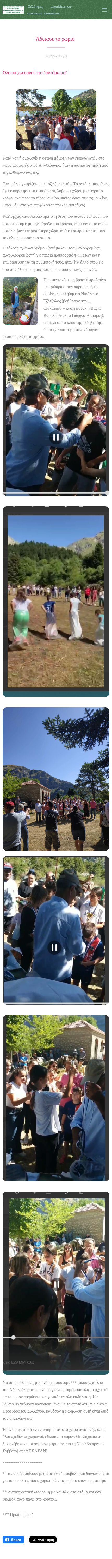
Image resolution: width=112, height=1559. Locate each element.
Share (16, 1540)
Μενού (104, 9)
